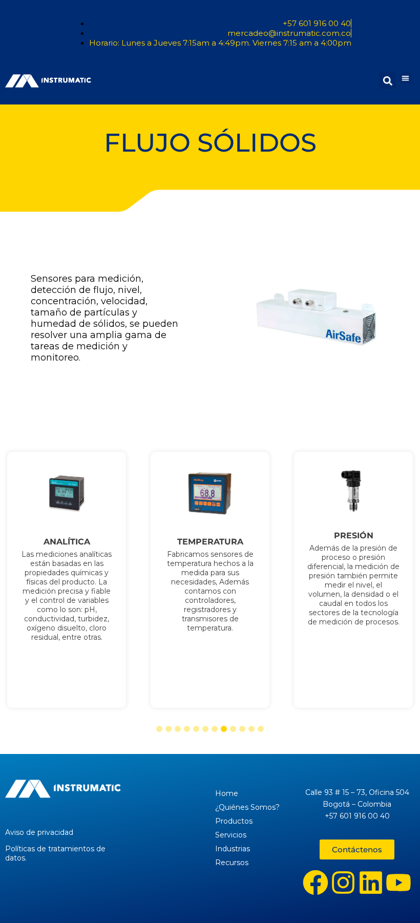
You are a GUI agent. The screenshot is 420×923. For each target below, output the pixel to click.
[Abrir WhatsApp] (394, 897)
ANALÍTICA (67, 542)
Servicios (230, 835)
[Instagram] (343, 882)
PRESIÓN (353, 535)
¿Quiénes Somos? (247, 807)
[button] (405, 78)
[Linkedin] (371, 882)
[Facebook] (315, 882)
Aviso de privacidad (39, 832)
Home (226, 793)
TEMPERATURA (210, 542)
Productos (234, 821)
